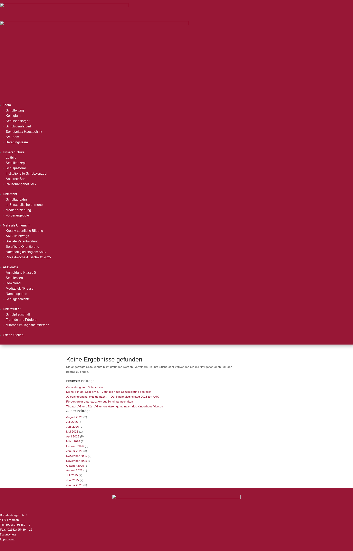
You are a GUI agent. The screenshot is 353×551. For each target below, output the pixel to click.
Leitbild (11, 157)
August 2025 (74, 470)
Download (13, 283)
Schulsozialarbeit (18, 126)
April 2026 (72, 436)
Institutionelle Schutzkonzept (26, 173)
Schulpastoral (16, 168)
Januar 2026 (74, 451)
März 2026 (73, 441)
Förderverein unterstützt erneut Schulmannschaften (99, 401)
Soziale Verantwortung (22, 241)
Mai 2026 (72, 431)
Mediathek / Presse (20, 288)
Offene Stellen (13, 335)
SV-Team (12, 137)
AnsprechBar (15, 179)
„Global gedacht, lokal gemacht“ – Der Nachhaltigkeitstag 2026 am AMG (112, 396)
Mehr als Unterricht (16, 225)
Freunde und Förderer (22, 319)
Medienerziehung (18, 210)
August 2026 (74, 417)
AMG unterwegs (17, 236)
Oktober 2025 (75, 465)
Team (7, 105)
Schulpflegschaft (18, 314)
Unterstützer (11, 309)
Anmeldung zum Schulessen (84, 387)
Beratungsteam (17, 142)
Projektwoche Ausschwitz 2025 (28, 257)
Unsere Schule (14, 152)
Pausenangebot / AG (21, 184)
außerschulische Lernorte (24, 204)
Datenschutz (8, 534)
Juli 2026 (72, 421)
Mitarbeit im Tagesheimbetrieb (27, 325)
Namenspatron (16, 294)
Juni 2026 (72, 426)
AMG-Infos (10, 267)
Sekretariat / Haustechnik (24, 131)
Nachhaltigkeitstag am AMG (26, 252)
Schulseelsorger (17, 121)
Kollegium (13, 115)
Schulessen (14, 278)
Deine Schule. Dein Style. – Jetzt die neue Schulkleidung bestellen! (109, 391)
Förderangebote (17, 215)
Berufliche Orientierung (22, 246)
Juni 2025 (72, 480)
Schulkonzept (16, 163)
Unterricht (10, 194)
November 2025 (76, 460)
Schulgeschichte (18, 299)
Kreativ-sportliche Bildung (24, 230)
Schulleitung (15, 110)
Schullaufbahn (16, 199)
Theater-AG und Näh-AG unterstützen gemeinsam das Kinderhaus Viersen (114, 406)
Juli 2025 (72, 475)
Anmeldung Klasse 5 (21, 272)
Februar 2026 (75, 446)
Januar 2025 (74, 485)
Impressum (7, 539)
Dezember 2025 (76, 455)
